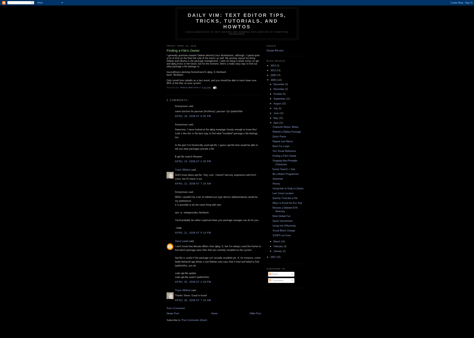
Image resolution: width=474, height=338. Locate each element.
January (278, 251)
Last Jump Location (283, 193)
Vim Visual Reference (284, 151)
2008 (273, 80)
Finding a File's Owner (284, 155)
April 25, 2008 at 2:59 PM (193, 282)
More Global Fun (281, 216)
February (278, 246)
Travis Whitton (183, 169)
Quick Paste (279, 136)
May (276, 118)
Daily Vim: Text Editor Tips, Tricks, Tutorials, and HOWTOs (237, 20)
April (276, 122)
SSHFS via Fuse (282, 235)
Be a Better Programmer (286, 174)
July (276, 108)
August (277, 103)
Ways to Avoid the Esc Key (287, 203)
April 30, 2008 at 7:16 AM (193, 300)
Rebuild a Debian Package (287, 131)
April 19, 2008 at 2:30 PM (193, 161)
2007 (273, 257)
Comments (277, 280)
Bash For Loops (281, 146)
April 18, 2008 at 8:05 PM (193, 116)
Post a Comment (176, 308)
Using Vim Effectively (284, 225)
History (276, 183)
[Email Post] (214, 88)
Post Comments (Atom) (194, 320)
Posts (274, 274)
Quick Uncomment (283, 221)
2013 (273, 70)
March (277, 241)
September (279, 98)
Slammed (278, 178)
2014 (273, 65)
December (279, 84)
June (276, 113)
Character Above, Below (285, 127)
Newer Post (173, 313)
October (278, 94)
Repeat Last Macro (283, 141)
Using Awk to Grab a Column (288, 188)
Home (214, 313)
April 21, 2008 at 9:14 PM (193, 232)
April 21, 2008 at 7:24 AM (193, 183)
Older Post (255, 313)
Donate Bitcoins (275, 50)
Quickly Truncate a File (285, 198)
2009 (273, 75)
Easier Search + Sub (284, 169)
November (279, 89)
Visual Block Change (284, 230)
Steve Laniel (181, 241)
